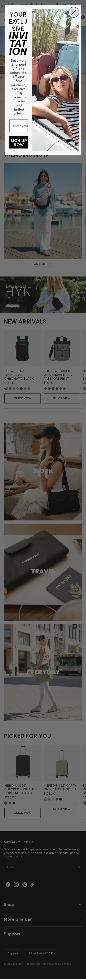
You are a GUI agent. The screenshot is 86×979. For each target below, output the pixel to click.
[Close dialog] (73, 12)
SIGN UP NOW (18, 142)
